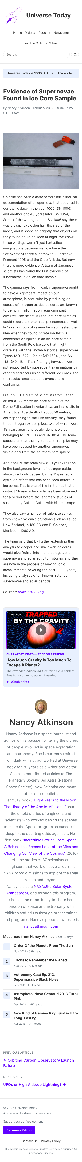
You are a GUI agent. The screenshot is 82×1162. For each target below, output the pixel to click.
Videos (30, 32)
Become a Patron (19, 1130)
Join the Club (33, 43)
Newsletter (61, 32)
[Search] (75, 54)
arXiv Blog (36, 592)
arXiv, (22, 592)
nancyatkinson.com (41, 926)
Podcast (44, 32)
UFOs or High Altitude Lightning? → (34, 1084)
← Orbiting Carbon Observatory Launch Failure (38, 1063)
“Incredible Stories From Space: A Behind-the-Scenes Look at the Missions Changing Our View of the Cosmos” (41, 846)
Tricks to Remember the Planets (41, 960)
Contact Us (30, 1141)
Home (17, 32)
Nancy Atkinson (19, 108)
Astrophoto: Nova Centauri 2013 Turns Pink (46, 996)
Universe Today (48, 15)
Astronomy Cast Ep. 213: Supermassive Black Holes (36, 977)
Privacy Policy (51, 1141)
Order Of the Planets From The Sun (43, 946)
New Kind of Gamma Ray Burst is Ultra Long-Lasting (46, 1015)
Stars (16, 113)
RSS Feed (52, 43)
